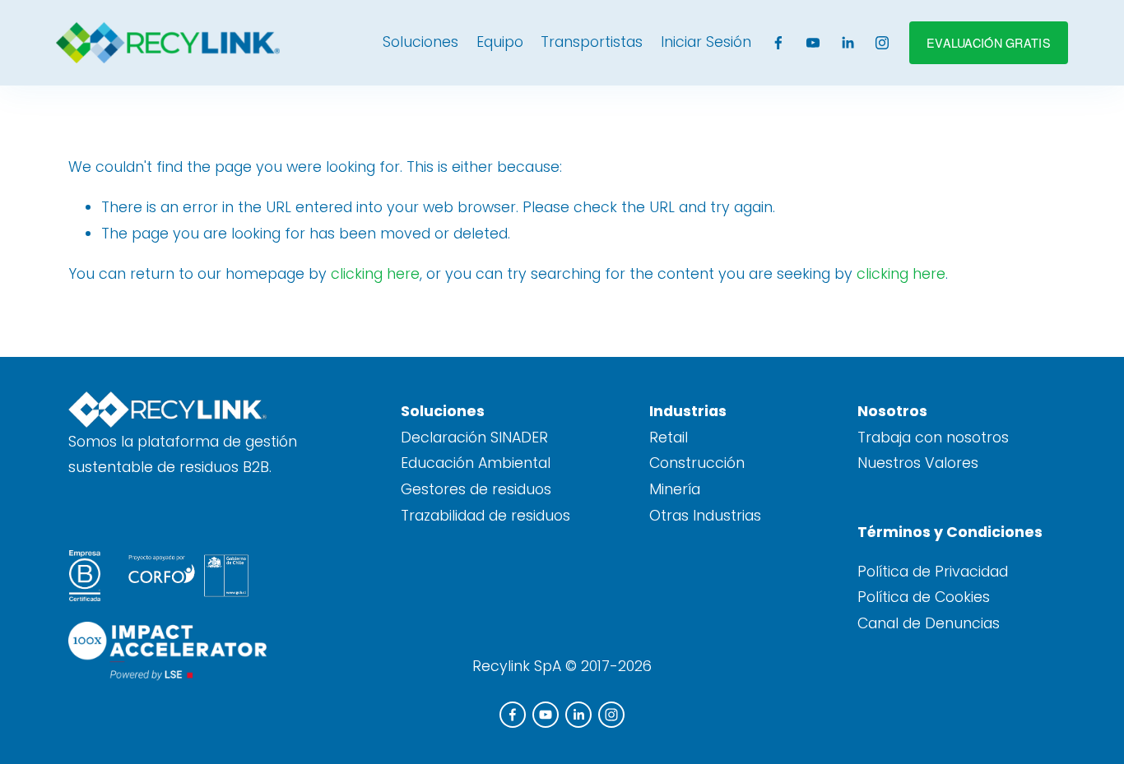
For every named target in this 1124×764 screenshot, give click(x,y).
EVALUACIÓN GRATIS (989, 43)
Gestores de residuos (476, 489)
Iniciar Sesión (706, 42)
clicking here (375, 274)
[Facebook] (778, 43)
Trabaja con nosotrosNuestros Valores (933, 451)
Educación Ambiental (475, 463)
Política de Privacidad (932, 571)
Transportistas (592, 42)
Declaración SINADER (474, 437)
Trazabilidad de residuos (485, 516)
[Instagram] (882, 43)
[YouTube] (813, 43)
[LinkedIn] (847, 43)
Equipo (499, 42)
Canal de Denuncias (928, 623)
